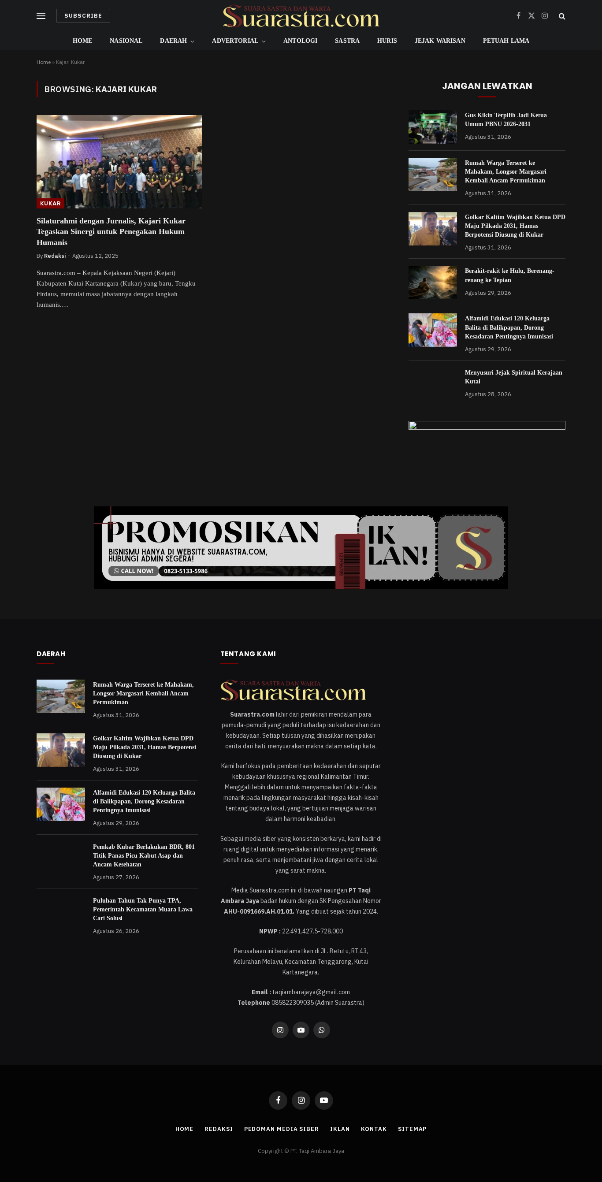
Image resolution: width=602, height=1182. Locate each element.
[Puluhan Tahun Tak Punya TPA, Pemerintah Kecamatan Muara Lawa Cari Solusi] (61, 912)
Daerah (173, 40)
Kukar (50, 203)
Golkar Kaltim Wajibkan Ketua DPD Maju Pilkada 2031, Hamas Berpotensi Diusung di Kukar (515, 226)
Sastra (347, 40)
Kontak (374, 1129)
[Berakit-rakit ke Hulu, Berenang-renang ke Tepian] (433, 282)
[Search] (561, 16)
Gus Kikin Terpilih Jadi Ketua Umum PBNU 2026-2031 (506, 119)
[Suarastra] (300, 16)
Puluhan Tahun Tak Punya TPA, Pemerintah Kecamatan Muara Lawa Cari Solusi (143, 909)
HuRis (387, 40)
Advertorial (235, 40)
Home (83, 40)
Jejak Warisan (440, 40)
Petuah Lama (506, 40)
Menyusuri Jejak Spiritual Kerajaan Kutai (513, 377)
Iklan (340, 1129)
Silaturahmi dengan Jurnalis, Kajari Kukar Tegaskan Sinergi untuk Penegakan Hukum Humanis (111, 231)
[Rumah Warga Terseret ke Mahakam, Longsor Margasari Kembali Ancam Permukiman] (433, 174)
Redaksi (55, 256)
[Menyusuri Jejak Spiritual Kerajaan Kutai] (433, 384)
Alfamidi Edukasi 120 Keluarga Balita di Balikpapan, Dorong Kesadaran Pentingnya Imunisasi (509, 327)
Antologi (300, 40)
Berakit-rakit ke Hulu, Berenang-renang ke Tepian (509, 275)
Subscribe (83, 15)
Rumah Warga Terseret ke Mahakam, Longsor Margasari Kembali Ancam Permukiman (505, 172)
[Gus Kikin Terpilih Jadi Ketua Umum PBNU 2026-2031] (433, 127)
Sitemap (412, 1129)
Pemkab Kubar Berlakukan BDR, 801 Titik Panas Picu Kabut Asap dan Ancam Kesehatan (144, 856)
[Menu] (41, 16)
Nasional (126, 40)
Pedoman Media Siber (281, 1129)
